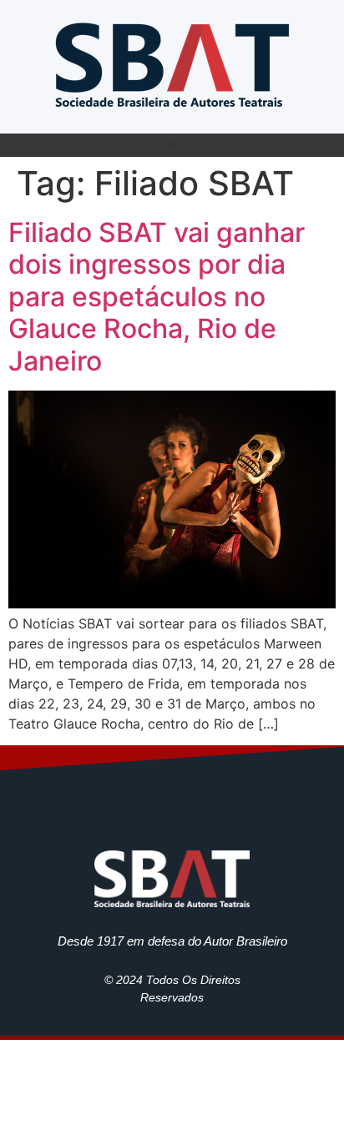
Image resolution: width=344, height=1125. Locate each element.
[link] (172, 62)
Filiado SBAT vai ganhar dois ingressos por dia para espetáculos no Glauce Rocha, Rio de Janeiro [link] (156, 296)
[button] (172, 145)
